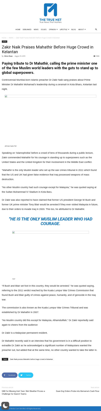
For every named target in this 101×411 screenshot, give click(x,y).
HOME (18, 29)
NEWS (36, 29)
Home (4, 38)
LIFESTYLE (63, 29)
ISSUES (44, 29)
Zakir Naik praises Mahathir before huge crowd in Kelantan (31, 359)
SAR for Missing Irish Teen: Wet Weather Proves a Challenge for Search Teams (23, 392)
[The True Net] (50, 13)
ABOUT (81, 29)
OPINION (52, 29)
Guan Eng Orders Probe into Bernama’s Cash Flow (77, 391)
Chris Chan (8, 56)
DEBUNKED (27, 29)
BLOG (73, 29)
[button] (96, 29)
